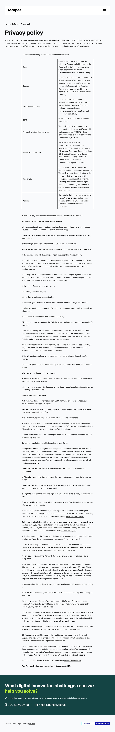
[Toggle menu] (104, 10)
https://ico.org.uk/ (68, 530)
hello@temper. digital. (75, 516)
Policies (32, 724)
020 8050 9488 (18, 705)
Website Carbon (102, 723)
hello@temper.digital (72, 660)
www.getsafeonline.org (34, 412)
